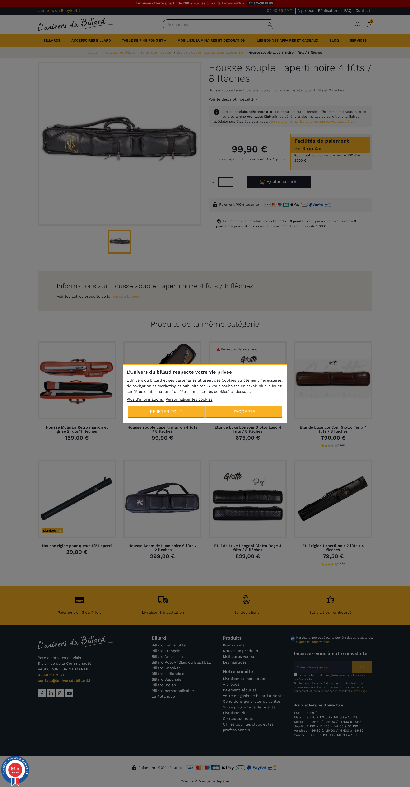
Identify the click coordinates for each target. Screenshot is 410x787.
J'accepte (244, 411)
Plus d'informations (145, 399)
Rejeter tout (166, 411)
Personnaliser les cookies (189, 399)
